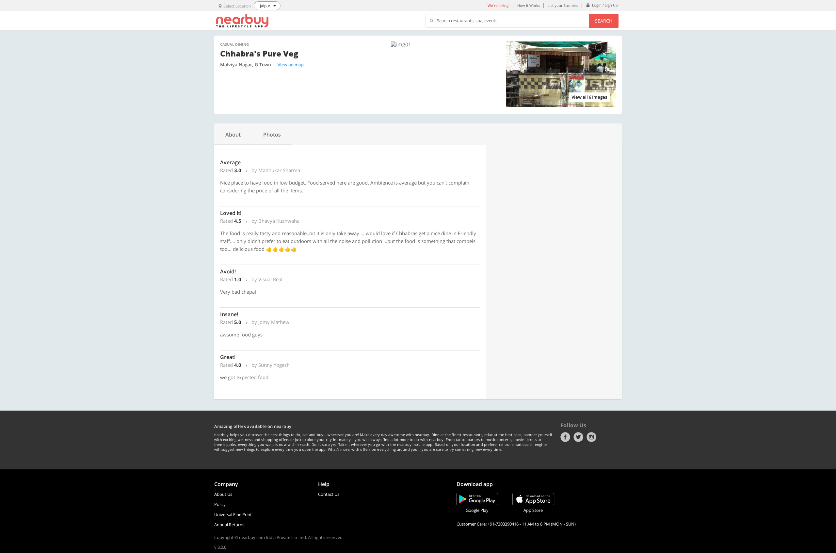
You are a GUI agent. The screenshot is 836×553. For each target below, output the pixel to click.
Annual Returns (229, 525)
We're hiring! (498, 5)
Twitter (578, 437)
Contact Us (328, 494)
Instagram (591, 437)
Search (603, 21)
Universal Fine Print (233, 514)
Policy (220, 504)
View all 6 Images (589, 97)
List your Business (563, 5)
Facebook (565, 437)
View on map (291, 65)
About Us (223, 494)
